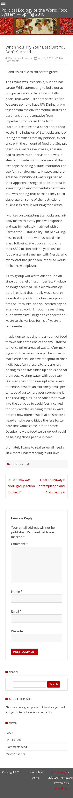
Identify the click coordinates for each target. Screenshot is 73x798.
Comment (19, 544)
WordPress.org (15, 754)
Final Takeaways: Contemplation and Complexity (51, 486)
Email (16, 611)
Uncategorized (20, 464)
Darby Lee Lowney (20, 58)
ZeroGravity (57, 772)
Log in (10, 732)
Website (17, 631)
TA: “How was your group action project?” (21, 486)
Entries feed (13, 739)
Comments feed (16, 747)
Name (16, 591)
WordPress (62, 788)
